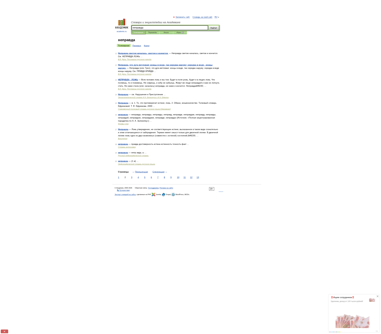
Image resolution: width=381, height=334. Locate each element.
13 (198, 177)
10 (178, 177)
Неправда (123, 94)
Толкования (138, 32)
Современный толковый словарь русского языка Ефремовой (144, 109)
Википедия (122, 139)
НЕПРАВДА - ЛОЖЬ (128, 79)
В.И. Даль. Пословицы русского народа (134, 59)
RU (216, 17)
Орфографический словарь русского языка (136, 164)
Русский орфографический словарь (133, 156)
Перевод (136, 45)
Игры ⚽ (180, 32)
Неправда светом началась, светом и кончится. (143, 53)
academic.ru (122, 31)
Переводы (152, 32)
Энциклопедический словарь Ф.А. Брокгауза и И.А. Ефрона (143, 97)
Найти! (213, 28)
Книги (166, 32)
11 (185, 177)
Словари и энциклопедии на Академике (155, 22)
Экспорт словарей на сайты (125, 194)
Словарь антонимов (127, 147)
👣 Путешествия (123, 190)
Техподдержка (153, 188)
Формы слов (123, 124)
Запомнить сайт (183, 17)
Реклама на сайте (166, 188)
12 (191, 177)
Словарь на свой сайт (202, 17)
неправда (123, 114)
